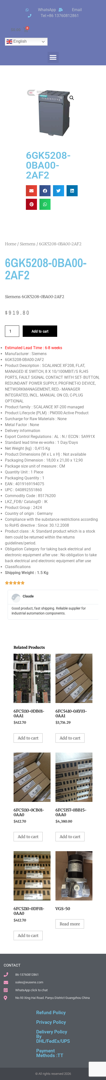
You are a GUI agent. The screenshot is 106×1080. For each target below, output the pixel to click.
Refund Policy (51, 1012)
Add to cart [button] (28, 738)
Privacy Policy (51, 1022)
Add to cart (40, 331)
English (19, 41)
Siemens (27, 243)
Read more (70, 923)
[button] (53, 57)
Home (10, 243)
